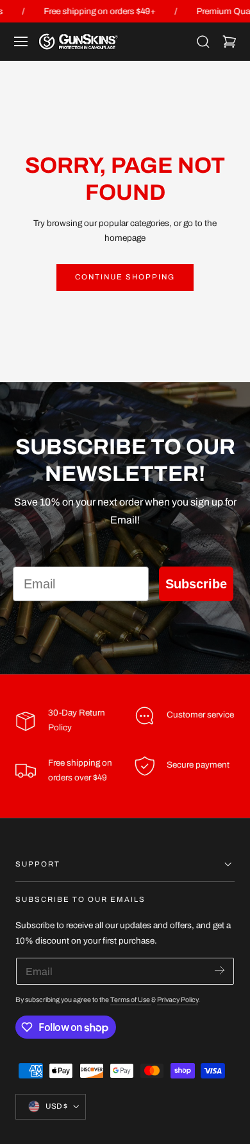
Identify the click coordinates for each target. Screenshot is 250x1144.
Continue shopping (125, 277)
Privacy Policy (177, 999)
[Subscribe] (219, 970)
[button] (21, 41)
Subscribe (196, 584)
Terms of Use (130, 999)
